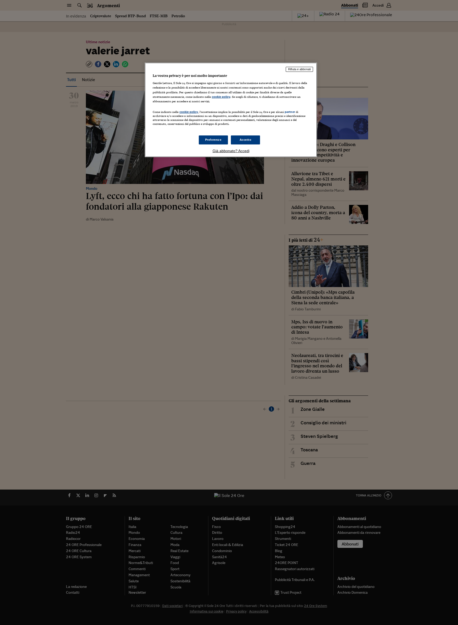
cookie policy (221, 96)
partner (290, 111)
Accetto (246, 139)
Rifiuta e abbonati (299, 69)
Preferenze (213, 139)
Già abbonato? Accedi (231, 151)
